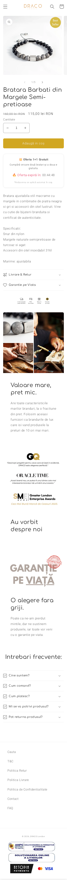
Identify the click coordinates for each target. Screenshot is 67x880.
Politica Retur (17, 770)
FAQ (10, 808)
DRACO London (37, 836)
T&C (10, 761)
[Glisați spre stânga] (25, 82)
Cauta (11, 752)
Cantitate (9, 119)
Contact (13, 799)
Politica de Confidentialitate (27, 789)
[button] (5, 6)
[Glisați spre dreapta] (42, 82)
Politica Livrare (18, 780)
